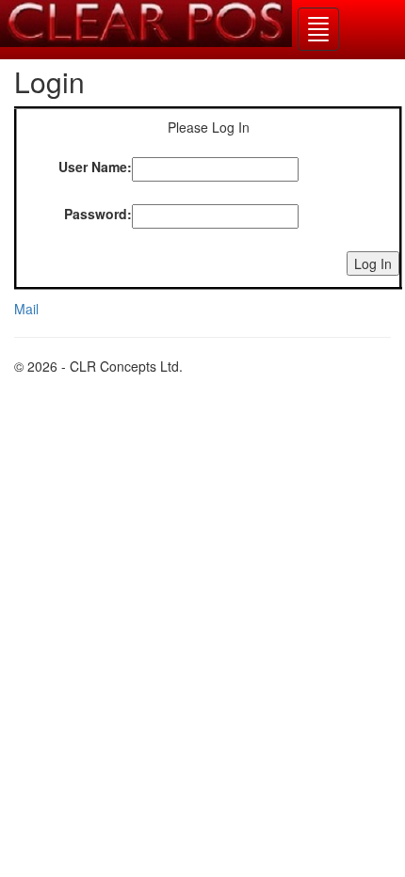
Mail (26, 308)
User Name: (95, 166)
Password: (98, 213)
